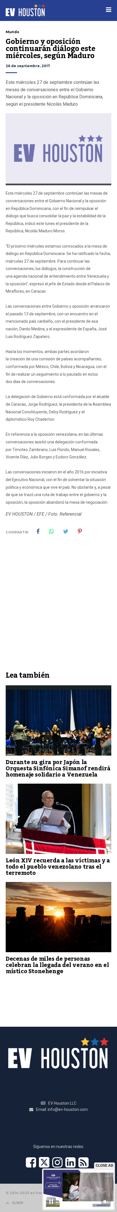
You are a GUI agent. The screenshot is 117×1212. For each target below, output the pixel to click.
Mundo (12, 32)
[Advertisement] (58, 607)
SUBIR (17, 1203)
